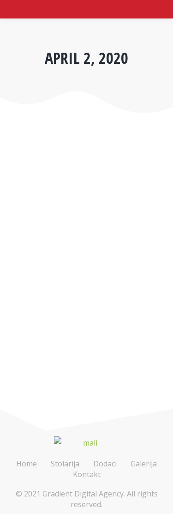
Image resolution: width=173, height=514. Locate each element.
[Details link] (19, 248)
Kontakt (87, 474)
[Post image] (86, 190)
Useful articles (36, 303)
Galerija (144, 464)
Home (26, 464)
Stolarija (65, 464)
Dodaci (105, 464)
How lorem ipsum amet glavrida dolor (85, 282)
